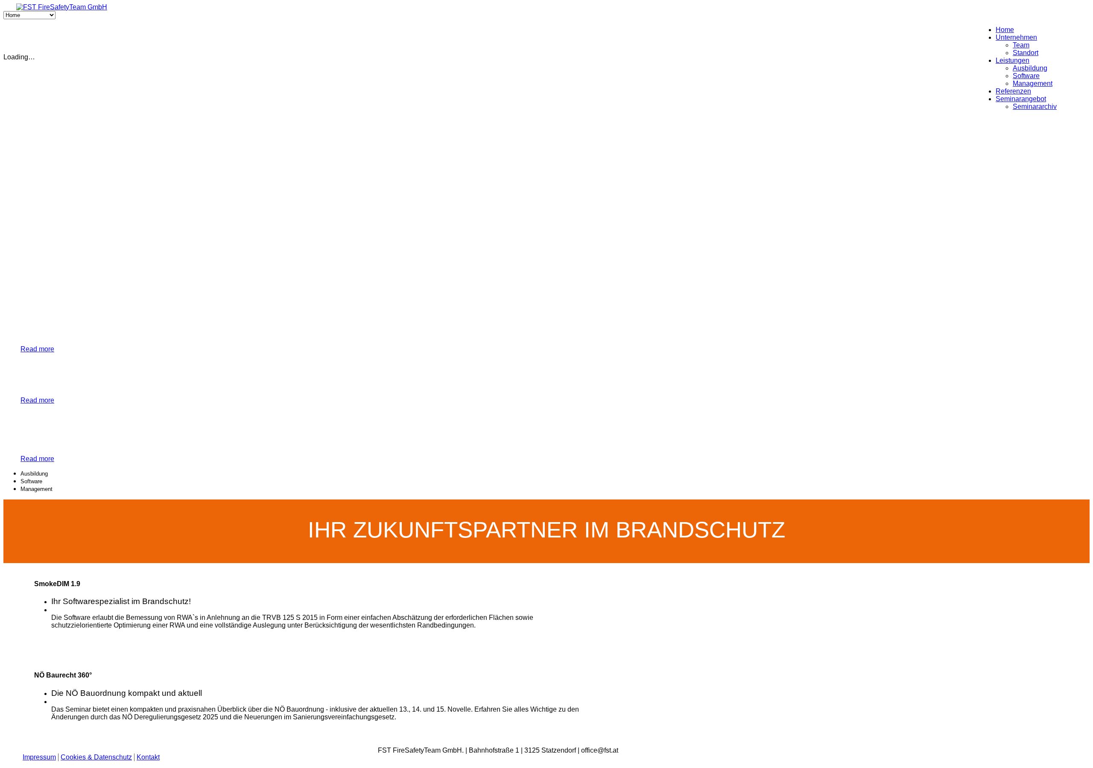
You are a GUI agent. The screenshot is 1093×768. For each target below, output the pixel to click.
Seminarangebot (1021, 98)
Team (1021, 45)
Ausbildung (1030, 68)
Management (1032, 83)
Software (1026, 75)
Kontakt (148, 757)
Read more (37, 349)
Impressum (39, 757)
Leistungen (1012, 60)
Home (1005, 29)
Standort (1025, 52)
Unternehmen (1016, 37)
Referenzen (1013, 91)
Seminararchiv (1035, 106)
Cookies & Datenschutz (96, 757)
